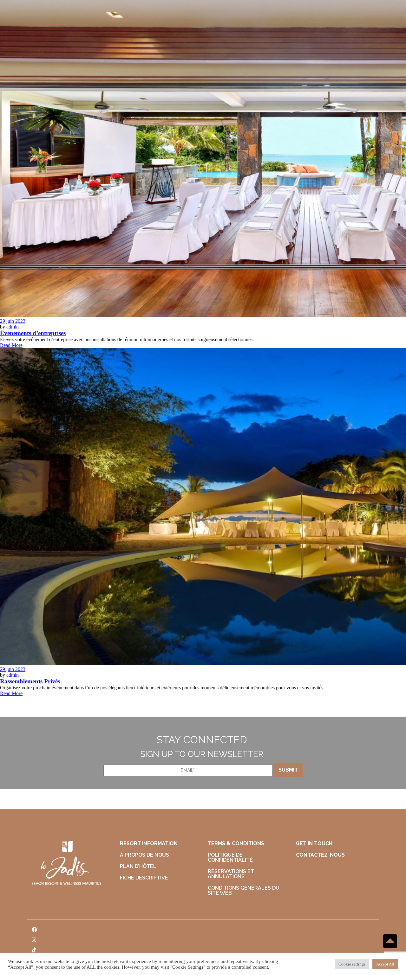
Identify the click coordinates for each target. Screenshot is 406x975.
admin (12, 326)
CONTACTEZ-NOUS (320, 855)
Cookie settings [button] (351, 964)
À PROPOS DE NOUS (144, 855)
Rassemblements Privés (30, 681)
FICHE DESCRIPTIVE (144, 878)
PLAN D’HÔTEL (138, 866)
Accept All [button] (385, 964)
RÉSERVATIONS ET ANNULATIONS (231, 873)
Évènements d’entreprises (33, 333)
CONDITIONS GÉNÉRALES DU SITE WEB (243, 890)
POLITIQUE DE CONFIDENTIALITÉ (230, 857)
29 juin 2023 (12, 321)
